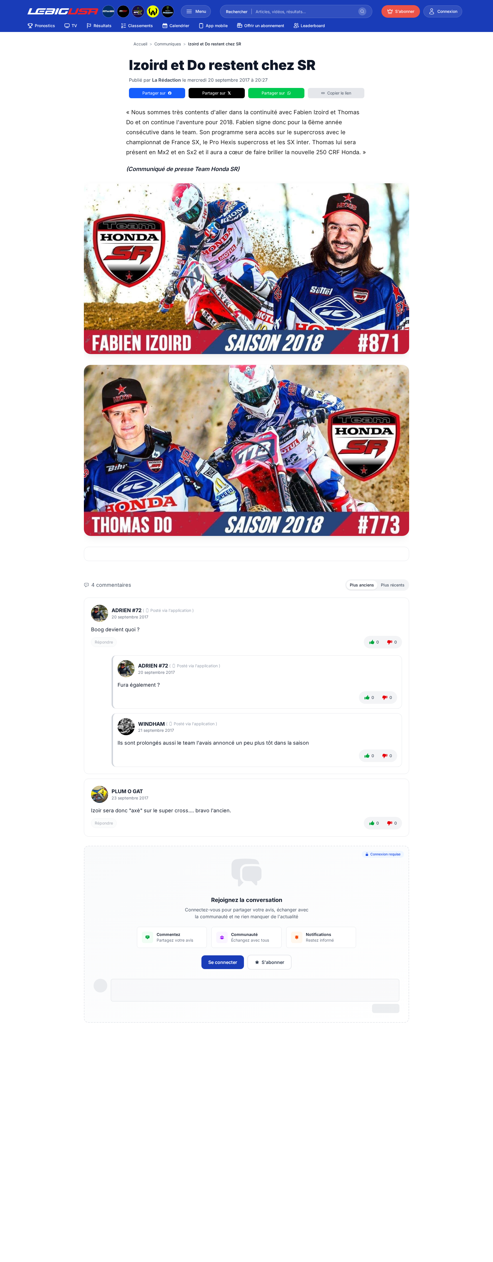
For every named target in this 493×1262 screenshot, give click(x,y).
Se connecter (222, 962)
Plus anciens (362, 584)
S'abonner (273, 962)
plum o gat (127, 791)
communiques (167, 43)
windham (151, 724)
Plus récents (393, 584)
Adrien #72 (127, 610)
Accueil (140, 43)
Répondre (104, 642)
